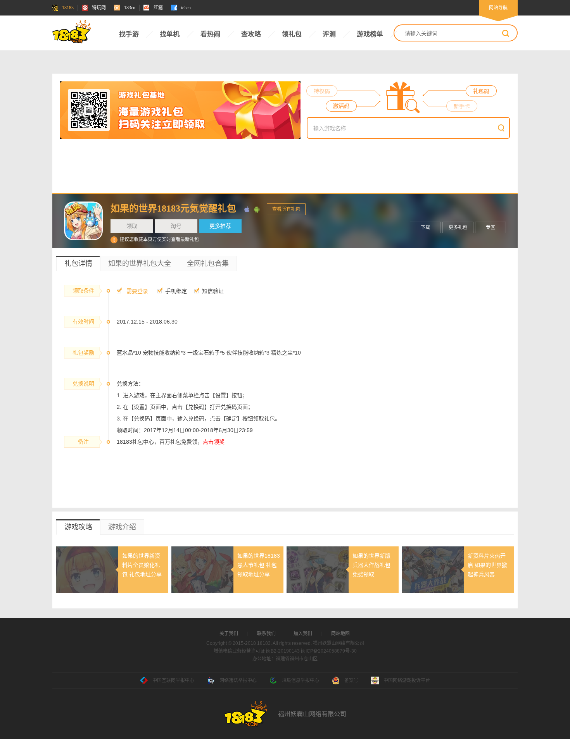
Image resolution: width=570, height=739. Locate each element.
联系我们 (266, 633)
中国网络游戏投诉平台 (406, 680)
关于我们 (228, 633)
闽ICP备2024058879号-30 (329, 651)
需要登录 (137, 291)
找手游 (129, 34)
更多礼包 (458, 227)
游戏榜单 (370, 34)
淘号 (176, 226)
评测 (329, 34)
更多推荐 (220, 226)
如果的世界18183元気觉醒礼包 (173, 208)
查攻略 (251, 34)
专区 (490, 227)
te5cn (186, 7)
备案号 (351, 680)
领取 (131, 226)
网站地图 (340, 633)
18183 (68, 7)
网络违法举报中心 (238, 680)
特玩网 (99, 7)
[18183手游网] (71, 33)
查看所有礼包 (286, 209)
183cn (129, 7)
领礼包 (292, 34)
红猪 (158, 7)
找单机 (170, 34)
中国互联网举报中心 (173, 680)
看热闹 (210, 34)
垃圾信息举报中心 (300, 680)
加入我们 (303, 633)
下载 (425, 227)
